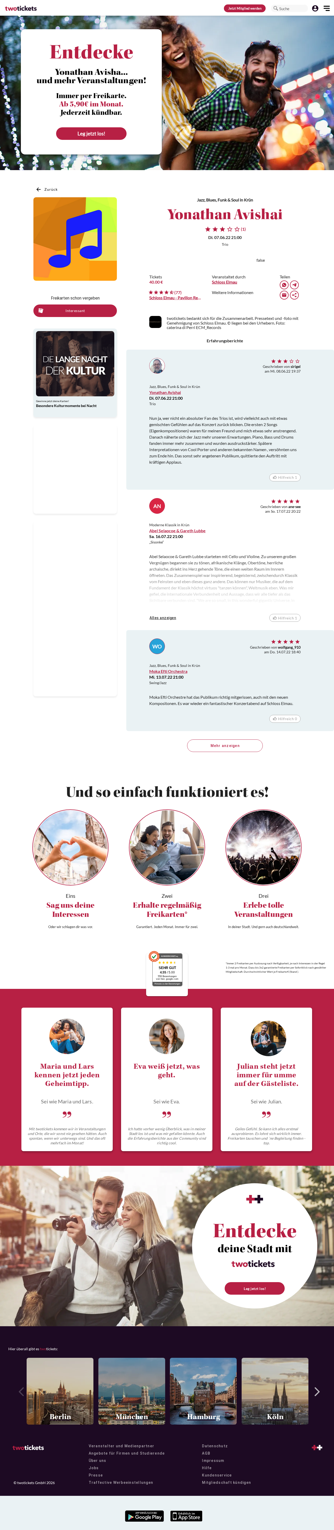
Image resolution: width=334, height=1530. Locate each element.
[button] (275, 8)
